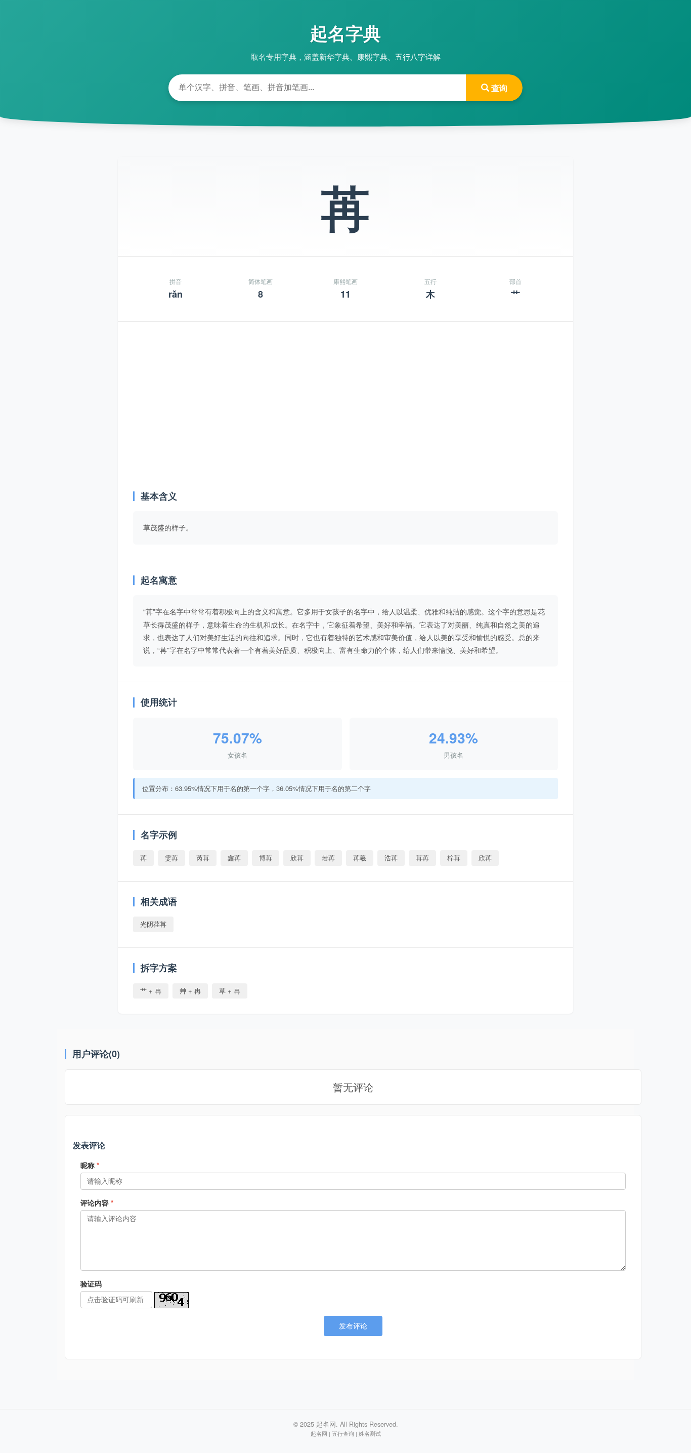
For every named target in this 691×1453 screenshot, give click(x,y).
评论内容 (96, 1202)
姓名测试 (370, 1433)
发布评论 (353, 1326)
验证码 (91, 1283)
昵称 (89, 1165)
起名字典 (345, 33)
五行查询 (343, 1433)
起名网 (319, 1433)
